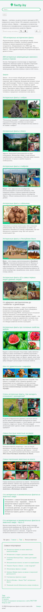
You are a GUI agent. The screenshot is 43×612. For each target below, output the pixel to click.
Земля (5, 74)
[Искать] (21, 31)
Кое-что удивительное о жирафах (17, 366)
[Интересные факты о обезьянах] (21, 214)
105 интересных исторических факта (18, 37)
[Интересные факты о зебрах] (21, 109)
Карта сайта (6, 597)
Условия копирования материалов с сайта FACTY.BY (19, 601)
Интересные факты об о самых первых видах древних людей (19, 278)
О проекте (5, 599)
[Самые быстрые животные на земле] (21, 440)
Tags (3, 595)
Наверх (38, 606)
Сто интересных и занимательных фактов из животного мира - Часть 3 (21, 521)
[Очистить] (25, 31)
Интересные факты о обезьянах (16, 203)
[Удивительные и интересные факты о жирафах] (21, 373)
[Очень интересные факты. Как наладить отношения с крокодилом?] (21, 407)
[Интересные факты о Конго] (21, 142)
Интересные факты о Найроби (15, 166)
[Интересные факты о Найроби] (21, 177)
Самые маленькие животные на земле (19, 459)
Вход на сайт (6, 602)
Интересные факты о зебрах (15, 97)
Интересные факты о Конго (14, 131)
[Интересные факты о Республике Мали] (21, 250)
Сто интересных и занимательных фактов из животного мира (21, 495)
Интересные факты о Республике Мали (19, 238)
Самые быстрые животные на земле (18, 433)
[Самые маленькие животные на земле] (21, 470)
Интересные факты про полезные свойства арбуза (21, 328)
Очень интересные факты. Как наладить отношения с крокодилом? (20, 395)
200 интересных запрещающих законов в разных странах (20, 57)
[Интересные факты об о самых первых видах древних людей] (21, 291)
